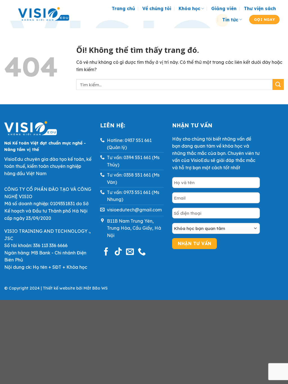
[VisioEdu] (43, 14)
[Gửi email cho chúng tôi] (130, 252)
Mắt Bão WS (96, 288)
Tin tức (230, 19)
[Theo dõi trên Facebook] (106, 252)
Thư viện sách (260, 8)
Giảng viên (224, 8)
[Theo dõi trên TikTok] (118, 252)
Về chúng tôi (156, 8)
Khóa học (189, 8)
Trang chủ (123, 8)
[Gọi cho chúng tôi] (142, 252)
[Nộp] (278, 84)
